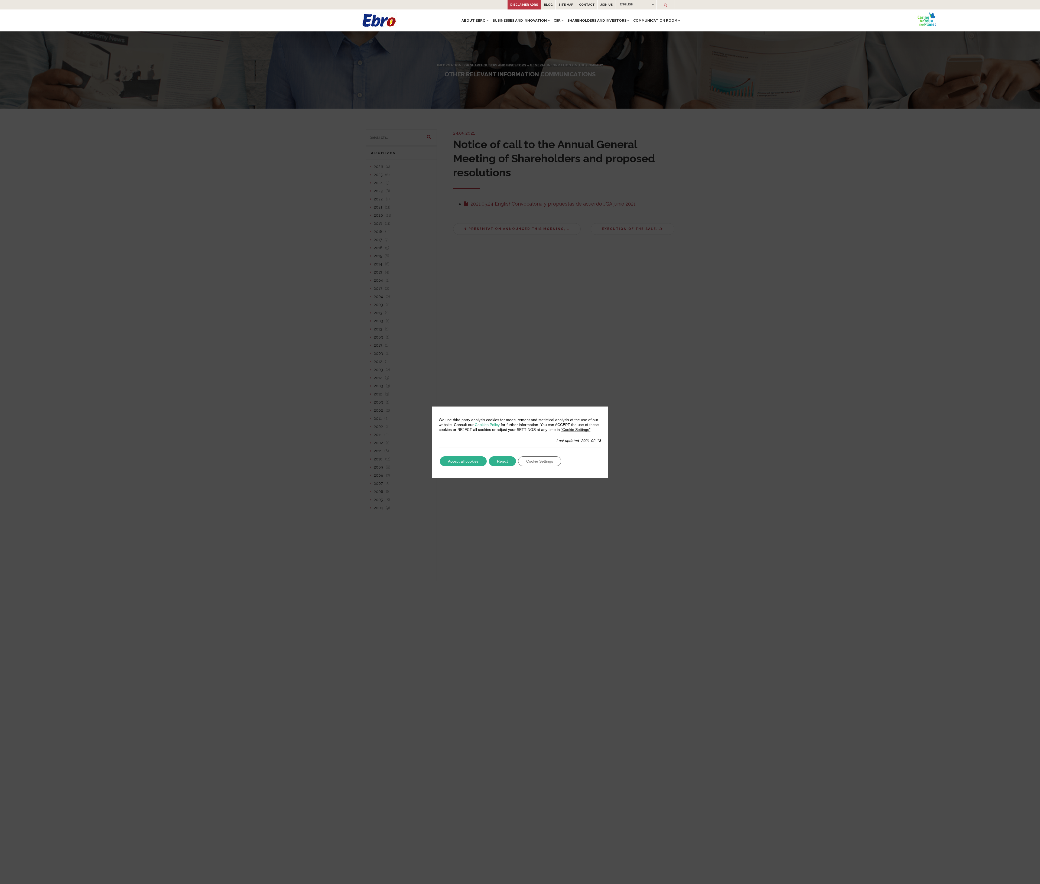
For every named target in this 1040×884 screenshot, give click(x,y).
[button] (636, 4)
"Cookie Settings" (575, 429)
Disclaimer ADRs (524, 4)
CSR (557, 20)
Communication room (655, 20)
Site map (565, 4)
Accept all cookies (463, 461)
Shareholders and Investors (596, 20)
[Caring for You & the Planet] (927, 19)
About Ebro (473, 20)
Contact (587, 4)
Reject (502, 461)
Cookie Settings (539, 461)
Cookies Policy (487, 424)
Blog (548, 4)
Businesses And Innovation (519, 20)
